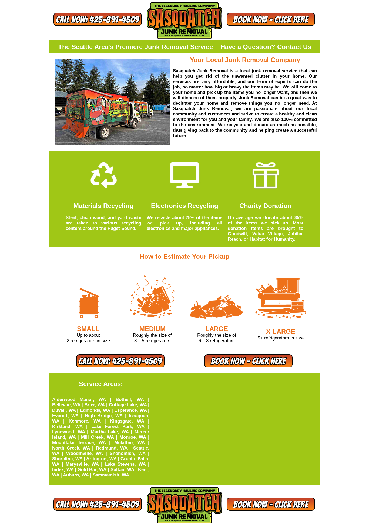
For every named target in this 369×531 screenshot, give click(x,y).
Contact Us (294, 46)
